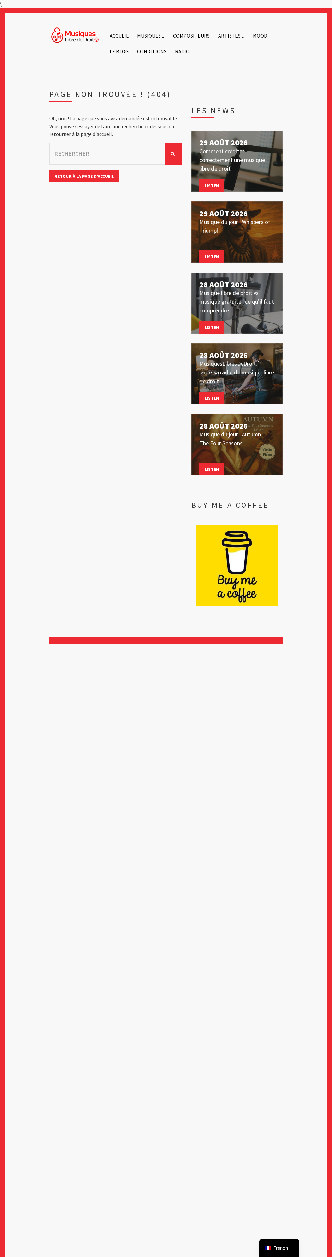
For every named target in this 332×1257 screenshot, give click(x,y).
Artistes (229, 35)
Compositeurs (191, 35)
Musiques (149, 35)
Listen (212, 186)
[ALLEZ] (173, 154)
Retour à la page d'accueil (84, 176)
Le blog (119, 51)
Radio (182, 51)
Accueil (119, 35)
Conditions (152, 51)
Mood (260, 35)
